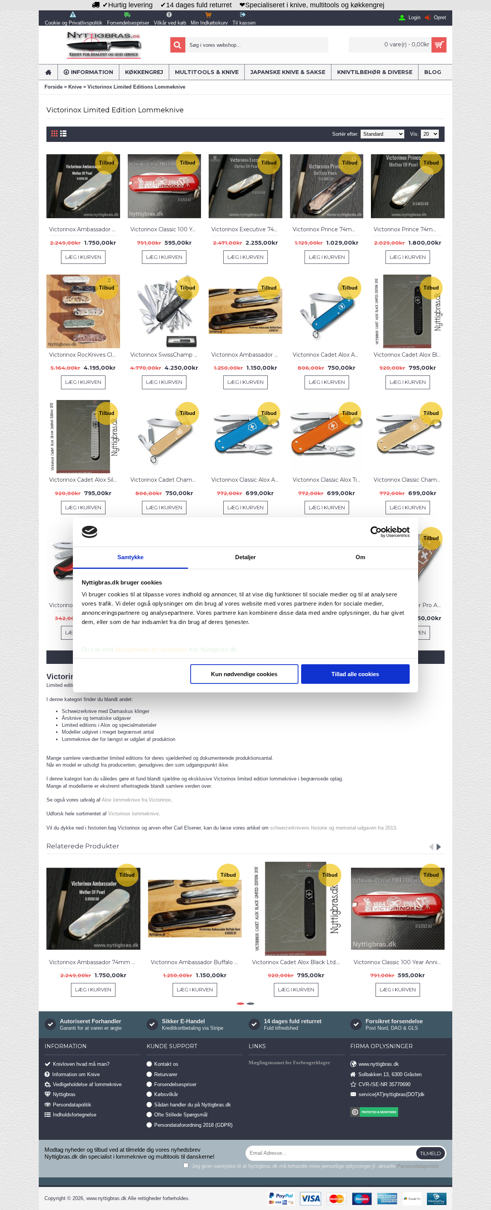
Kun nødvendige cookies (244, 674)
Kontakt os (166, 1064)
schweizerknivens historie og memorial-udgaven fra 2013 (333, 828)
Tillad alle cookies (355, 674)
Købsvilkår (166, 1094)
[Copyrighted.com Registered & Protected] (398, 1113)
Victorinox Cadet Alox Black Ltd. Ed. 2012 (409, 354)
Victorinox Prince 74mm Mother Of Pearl (409, 229)
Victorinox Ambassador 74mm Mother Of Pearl (84, 229)
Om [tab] (360, 557)
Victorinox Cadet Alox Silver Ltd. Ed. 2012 (84, 479)
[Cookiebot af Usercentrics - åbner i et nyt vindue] (376, 532)
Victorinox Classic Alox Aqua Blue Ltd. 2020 (246, 479)
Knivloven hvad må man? (81, 1064)
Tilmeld (430, 1153)
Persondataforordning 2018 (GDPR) (193, 1125)
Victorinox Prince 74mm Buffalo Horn (328, 229)
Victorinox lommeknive (133, 814)
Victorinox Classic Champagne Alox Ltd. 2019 (409, 479)
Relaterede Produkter (82, 846)
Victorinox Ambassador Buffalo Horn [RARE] (246, 354)
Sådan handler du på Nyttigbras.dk (192, 1104)
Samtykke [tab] (130, 557)
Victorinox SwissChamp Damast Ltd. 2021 (165, 354)
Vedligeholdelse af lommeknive (87, 1084)
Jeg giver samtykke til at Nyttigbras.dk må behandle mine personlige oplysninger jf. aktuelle (314, 1166)
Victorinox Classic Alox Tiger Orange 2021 (328, 479)
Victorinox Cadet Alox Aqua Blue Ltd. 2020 (328, 354)
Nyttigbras (64, 1094)
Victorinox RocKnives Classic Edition (84, 354)
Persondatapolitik (72, 1104)
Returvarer (165, 1074)
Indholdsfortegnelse (74, 1115)
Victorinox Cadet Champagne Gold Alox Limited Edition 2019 (165, 479)
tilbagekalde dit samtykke (151, 649)
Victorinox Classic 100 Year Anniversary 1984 (165, 229)
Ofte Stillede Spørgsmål (181, 1115)
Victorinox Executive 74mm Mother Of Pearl (246, 229)
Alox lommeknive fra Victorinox (136, 800)
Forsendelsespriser (175, 1084)
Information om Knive (76, 1074)
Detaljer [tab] (245, 557)
